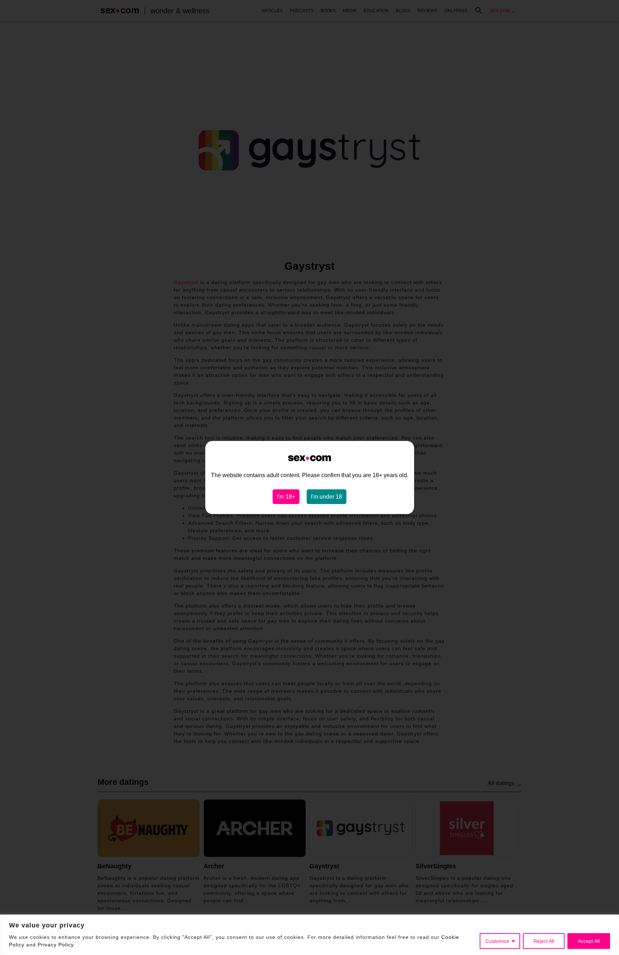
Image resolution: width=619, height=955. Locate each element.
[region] (309, 935)
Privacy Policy (55, 944)
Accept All (589, 941)
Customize (497, 941)
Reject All (543, 941)
